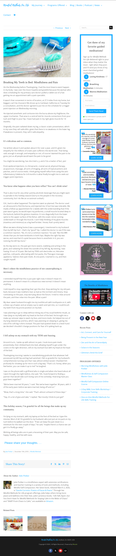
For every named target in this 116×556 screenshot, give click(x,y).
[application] (96, 296)
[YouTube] (93, 318)
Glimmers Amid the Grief (91, 352)
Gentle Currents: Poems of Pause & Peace (34, 490)
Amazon (49, 501)
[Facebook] (82, 318)
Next (67, 28)
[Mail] (99, 318)
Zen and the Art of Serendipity (94, 342)
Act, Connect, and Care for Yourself (96, 332)
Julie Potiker (9, 452)
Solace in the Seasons (90, 347)
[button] (5, 523)
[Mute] (104, 303)
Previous (59, 28)
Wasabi (75, 544)
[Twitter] (87, 318)
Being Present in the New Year (94, 337)
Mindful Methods (35, 452)
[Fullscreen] (108, 303)
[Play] (84, 303)
